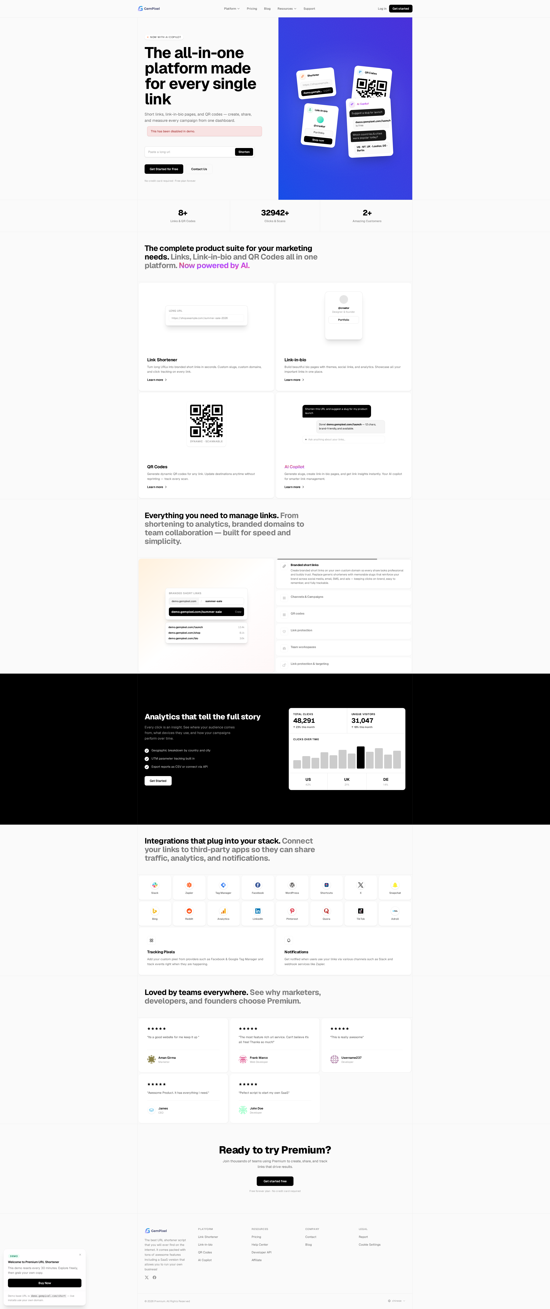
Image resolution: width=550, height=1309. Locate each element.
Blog (267, 9)
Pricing (252, 9)
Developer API (262, 1248)
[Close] (80, 1255)
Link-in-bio (205, 1241)
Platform (230, 9)
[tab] (343, 566)
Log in (382, 9)
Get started (401, 9)
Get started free (275, 1177)
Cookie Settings (369, 1241)
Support (309, 9)
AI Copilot (205, 1256)
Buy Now (44, 1283)
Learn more (155, 380)
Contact (310, 1233)
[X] (147, 1273)
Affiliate (257, 1256)
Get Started (158, 777)
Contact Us (199, 169)
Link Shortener (208, 1233)
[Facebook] (154, 1273)
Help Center (260, 1241)
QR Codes (205, 1248)
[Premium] (149, 8)
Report (363, 1233)
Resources (285, 9)
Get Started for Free (164, 169)
